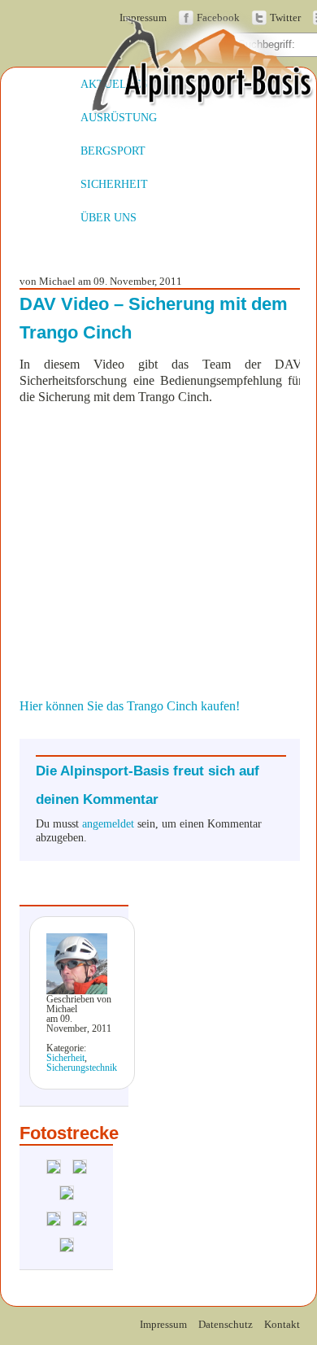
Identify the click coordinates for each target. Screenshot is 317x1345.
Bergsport (112, 150)
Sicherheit (114, 183)
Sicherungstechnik (81, 1067)
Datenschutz (225, 1324)
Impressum (163, 1324)
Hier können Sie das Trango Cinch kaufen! (130, 706)
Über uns (108, 217)
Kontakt (282, 1324)
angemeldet (108, 823)
